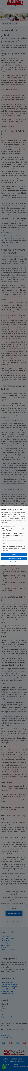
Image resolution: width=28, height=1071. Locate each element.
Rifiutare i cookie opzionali (14, 558)
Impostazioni (13, 562)
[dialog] (14, 535)
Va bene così (14, 554)
